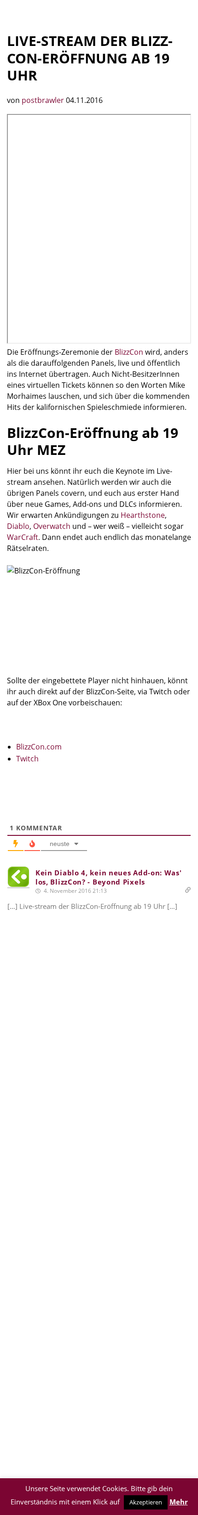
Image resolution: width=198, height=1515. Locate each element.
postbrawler (44, 100)
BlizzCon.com (39, 747)
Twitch (27, 759)
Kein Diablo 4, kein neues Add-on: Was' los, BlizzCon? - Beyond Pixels (108, 877)
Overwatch (51, 526)
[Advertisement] (99, 1074)
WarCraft (22, 537)
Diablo (18, 526)
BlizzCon (129, 352)
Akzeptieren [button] (145, 1502)
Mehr (178, 1501)
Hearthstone (143, 515)
